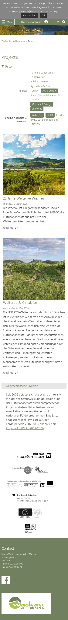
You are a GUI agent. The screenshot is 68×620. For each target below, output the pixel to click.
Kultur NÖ (37, 115)
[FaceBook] (6, 580)
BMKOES (35, 120)
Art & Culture (49, 91)
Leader (60, 115)
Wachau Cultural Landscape (13, 41)
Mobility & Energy (42, 104)
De (57, 22)
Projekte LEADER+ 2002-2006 (25, 428)
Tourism (34, 91)
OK (43, 15)
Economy (37, 109)
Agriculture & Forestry (42, 86)
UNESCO (35, 124)
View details (29, 15)
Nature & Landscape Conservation (41, 75)
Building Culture (39, 82)
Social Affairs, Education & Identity (45, 97)
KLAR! (50, 115)
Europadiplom (50, 120)
